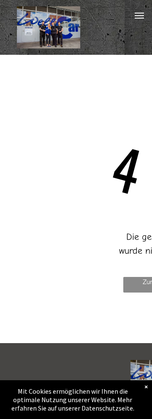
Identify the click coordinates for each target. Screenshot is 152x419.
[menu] (139, 15)
